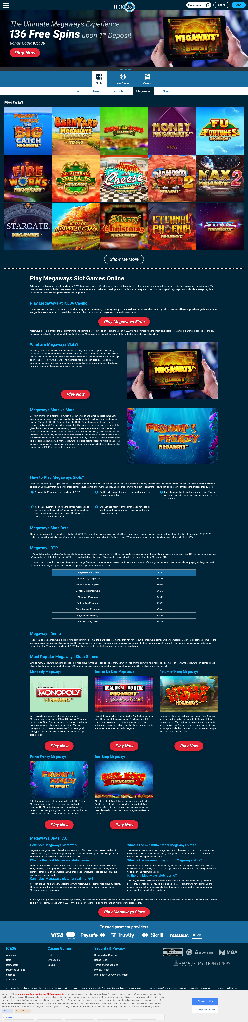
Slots (99, 83)
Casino (147, 83)
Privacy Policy (101, 969)
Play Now (75, 394)
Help (8, 959)
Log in (221, 4)
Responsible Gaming (105, 955)
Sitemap (10, 974)
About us (11, 955)
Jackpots (117, 91)
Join (238, 4)
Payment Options (15, 969)
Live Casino (123, 83)
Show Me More (124, 259)
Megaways (143, 91)
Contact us (12, 964)
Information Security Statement (111, 974)
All (78, 91)
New (96, 91)
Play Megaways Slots (124, 321)
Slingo (167, 91)
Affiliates (11, 979)
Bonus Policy (101, 959)
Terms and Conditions (106, 964)
